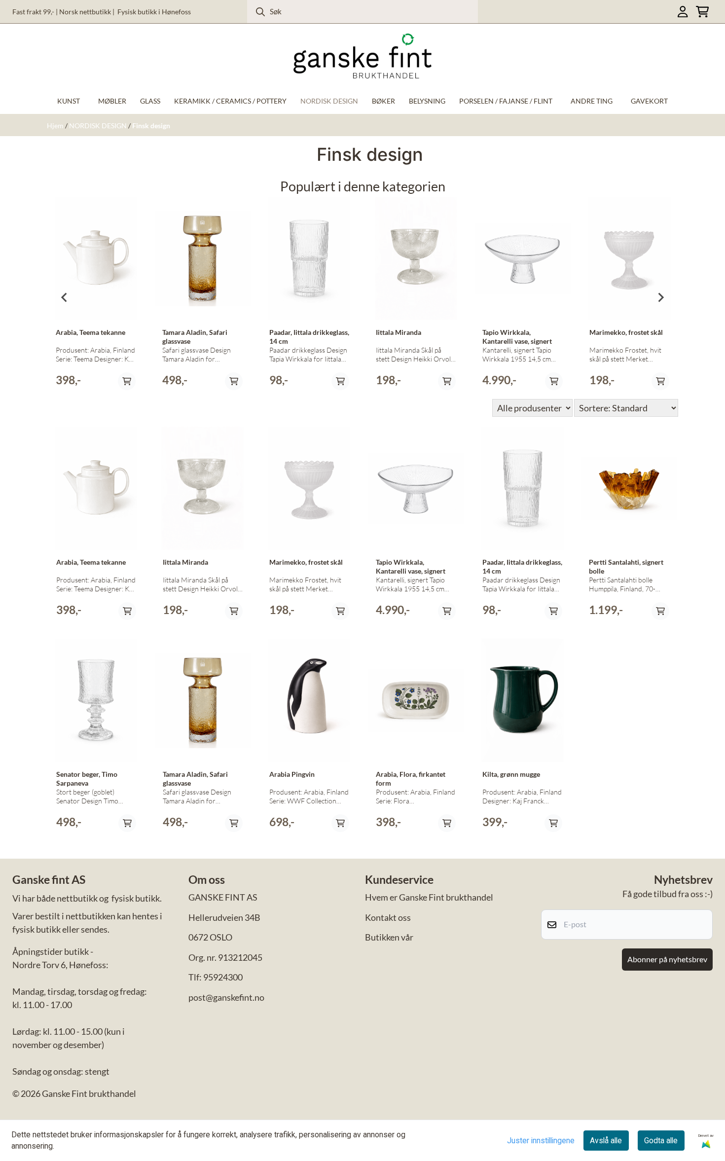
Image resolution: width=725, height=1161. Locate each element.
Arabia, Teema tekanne (90, 332)
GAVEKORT (649, 101)
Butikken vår (389, 937)
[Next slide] (660, 297)
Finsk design (151, 126)
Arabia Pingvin (292, 774)
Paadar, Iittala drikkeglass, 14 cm (309, 336)
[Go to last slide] (64, 297)
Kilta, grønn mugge (511, 774)
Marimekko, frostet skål (626, 332)
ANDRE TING (592, 101)
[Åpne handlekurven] (702, 11)
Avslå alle (606, 1140)
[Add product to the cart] (127, 381)
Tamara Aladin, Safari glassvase (194, 336)
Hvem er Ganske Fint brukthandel (429, 897)
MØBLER (112, 101)
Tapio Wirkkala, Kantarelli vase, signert (517, 336)
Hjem (56, 126)
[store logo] (362, 56)
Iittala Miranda (398, 332)
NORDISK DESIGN (98, 126)
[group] (96, 297)
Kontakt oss (388, 917)
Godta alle (661, 1140)
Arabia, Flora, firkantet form (410, 778)
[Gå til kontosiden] (682, 11)
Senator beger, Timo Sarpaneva (86, 778)
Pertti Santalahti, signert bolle (626, 566)
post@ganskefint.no (226, 997)
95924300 (223, 977)
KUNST (68, 101)
